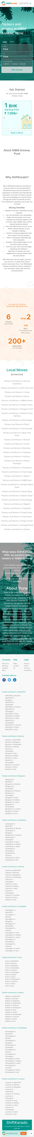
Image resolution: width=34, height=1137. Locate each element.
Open (23, 1133)
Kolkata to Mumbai (11, 998)
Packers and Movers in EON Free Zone (17, 388)
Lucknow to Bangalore (13, 1087)
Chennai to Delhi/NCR (13, 870)
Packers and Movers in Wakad (17, 476)
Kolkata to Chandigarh (13, 1008)
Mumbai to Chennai (12, 747)
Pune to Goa (9, 986)
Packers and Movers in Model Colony (17, 405)
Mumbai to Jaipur (11, 758)
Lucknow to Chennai (12, 1094)
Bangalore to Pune (11, 798)
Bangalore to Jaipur (12, 802)
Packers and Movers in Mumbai (13, 736)
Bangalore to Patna (12, 811)
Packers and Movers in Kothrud (17, 456)
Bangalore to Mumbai (12, 784)
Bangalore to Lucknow (13, 809)
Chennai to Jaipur (11, 888)
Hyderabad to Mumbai (13, 828)
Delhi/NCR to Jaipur (12, 718)
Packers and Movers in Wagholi (17, 504)
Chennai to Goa (10, 900)
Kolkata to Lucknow (12, 1017)
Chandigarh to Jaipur (12, 937)
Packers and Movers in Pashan (17, 529)
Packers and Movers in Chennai (13, 867)
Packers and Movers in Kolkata (12, 992)
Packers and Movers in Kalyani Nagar (17, 495)
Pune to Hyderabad (12, 968)
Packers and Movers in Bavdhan (17, 448)
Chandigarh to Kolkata (13, 935)
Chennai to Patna (11, 897)
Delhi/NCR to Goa (11, 729)
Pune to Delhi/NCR (11, 961)
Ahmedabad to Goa (12, 1072)
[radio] (4, 42)
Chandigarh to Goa (12, 951)
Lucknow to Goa (11, 1114)
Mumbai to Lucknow (12, 765)
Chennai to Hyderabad (13, 877)
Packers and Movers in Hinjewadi (17, 508)
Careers (5, 668)
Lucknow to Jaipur (11, 1105)
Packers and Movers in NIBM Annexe (17, 400)
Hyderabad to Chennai (13, 835)
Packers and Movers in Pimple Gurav (17, 512)
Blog (3, 670)
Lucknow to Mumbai (12, 1085)
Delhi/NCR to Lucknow (13, 725)
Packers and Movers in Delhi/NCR (13, 692)
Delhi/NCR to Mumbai (12, 696)
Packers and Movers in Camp (17, 392)
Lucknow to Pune (11, 1100)
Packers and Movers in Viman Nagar (17, 472)
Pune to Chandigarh (12, 972)
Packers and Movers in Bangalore (13, 776)
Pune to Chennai (11, 970)
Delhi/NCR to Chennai (13, 707)
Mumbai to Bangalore (12, 742)
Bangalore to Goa (11, 813)
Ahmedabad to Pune (12, 1059)
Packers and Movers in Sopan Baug (17, 491)
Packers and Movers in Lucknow (13, 1079)
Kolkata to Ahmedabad (13, 1014)
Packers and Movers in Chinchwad (17, 516)
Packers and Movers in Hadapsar (17, 452)
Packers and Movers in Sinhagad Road (17, 525)
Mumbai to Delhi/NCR (12, 740)
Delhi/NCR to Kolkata (12, 716)
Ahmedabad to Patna (12, 1070)
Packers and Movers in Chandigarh (14, 906)
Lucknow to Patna (11, 1112)
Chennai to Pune (11, 884)
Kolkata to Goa (10, 1021)
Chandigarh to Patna (12, 948)
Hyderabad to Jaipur (12, 846)
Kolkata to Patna (11, 1019)
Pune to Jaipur (10, 977)
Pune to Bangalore (11, 965)
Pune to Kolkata (10, 975)
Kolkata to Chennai (11, 1005)
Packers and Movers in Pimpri (17, 424)
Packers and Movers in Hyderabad (14, 820)
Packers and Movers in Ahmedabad (14, 1028)
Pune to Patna (10, 984)
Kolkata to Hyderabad (13, 1003)
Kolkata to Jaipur (11, 1012)
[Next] (29, 118)
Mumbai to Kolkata (11, 756)
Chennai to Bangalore (12, 875)
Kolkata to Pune (10, 1010)
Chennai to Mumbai (12, 873)
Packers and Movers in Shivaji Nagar (17, 500)
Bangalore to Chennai (12, 791)
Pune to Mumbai (11, 963)
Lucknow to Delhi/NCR (13, 1082)
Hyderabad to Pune (12, 842)
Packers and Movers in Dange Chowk (17, 521)
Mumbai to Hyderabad (13, 744)
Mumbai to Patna (11, 767)
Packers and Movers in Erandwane (17, 468)
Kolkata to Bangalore (12, 1001)
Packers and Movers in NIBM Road (17, 480)
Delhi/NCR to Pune (11, 714)
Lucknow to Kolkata (12, 1103)
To (4, 54)
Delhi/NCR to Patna (12, 727)
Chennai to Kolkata (11, 886)
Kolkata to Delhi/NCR (12, 996)
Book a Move (17, 133)
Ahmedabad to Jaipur (13, 1063)
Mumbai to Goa (10, 769)
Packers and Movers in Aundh (17, 444)
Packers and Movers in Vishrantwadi (17, 428)
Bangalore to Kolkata (12, 800)
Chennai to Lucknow (12, 895)
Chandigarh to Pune (12, 933)
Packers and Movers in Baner (17, 396)
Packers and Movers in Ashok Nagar (17, 420)
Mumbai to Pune (11, 753)
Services (5, 666)
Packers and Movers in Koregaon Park (17, 409)
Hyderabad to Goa (11, 860)
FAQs (15, 663)
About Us (5, 663)
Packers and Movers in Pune (12, 957)
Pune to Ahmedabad (12, 979)
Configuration (7, 61)
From (4, 46)
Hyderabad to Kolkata (13, 844)
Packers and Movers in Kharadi (17, 440)
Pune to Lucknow (11, 981)
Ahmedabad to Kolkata (13, 1061)
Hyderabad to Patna (12, 858)
